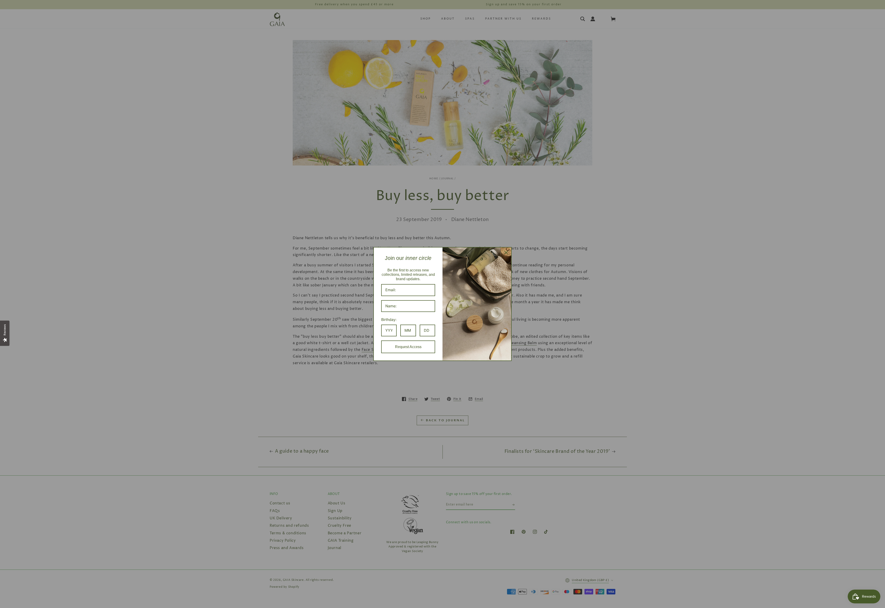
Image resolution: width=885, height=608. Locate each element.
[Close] (506, 252)
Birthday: (389, 319)
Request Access (408, 347)
